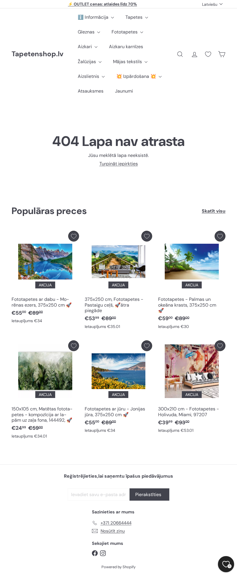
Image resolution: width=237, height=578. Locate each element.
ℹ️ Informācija (94, 17)
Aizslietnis (89, 76)
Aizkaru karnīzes (126, 47)
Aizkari (85, 47)
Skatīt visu (213, 211)
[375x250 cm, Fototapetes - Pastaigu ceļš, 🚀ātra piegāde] (118, 281)
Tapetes (134, 17)
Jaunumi (124, 91)
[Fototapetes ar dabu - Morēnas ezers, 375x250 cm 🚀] (45, 278)
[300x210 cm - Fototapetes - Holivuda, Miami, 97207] (191, 388)
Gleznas (87, 32)
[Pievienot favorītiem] (73, 236)
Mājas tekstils (128, 62)
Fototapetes (125, 32)
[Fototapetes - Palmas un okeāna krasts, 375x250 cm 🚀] (191, 281)
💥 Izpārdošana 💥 (136, 76)
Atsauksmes (90, 91)
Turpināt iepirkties (118, 164)
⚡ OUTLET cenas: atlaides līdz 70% (102, 4)
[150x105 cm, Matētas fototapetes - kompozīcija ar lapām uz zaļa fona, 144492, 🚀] (45, 390)
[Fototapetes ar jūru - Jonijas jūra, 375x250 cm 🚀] (118, 388)
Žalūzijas (87, 62)
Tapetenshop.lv (37, 54)
